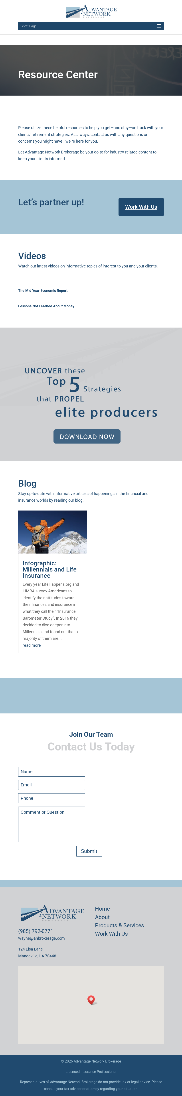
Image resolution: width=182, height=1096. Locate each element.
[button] (92, 1000)
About (102, 917)
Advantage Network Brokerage (52, 152)
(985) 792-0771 (35, 931)
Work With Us (141, 207)
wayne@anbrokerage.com (41, 938)
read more (32, 645)
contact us (100, 134)
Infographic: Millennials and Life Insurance (50, 569)
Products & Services (119, 925)
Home (102, 908)
